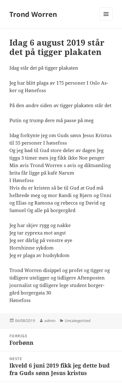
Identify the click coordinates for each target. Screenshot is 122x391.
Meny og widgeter (106, 20)
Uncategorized (77, 320)
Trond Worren (33, 14)
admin (49, 320)
